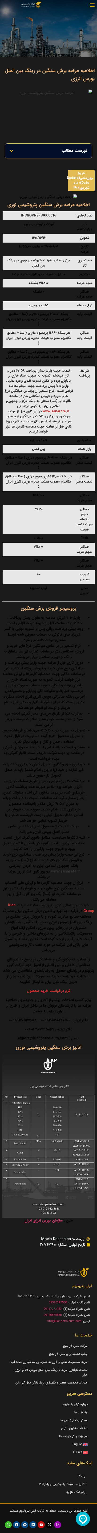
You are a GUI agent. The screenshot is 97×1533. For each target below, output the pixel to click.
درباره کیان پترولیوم (75, 1404)
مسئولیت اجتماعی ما (74, 1420)
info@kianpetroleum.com (64, 1321)
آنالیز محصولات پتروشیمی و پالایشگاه (61, 1484)
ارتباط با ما (81, 1412)
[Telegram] (24, 1524)
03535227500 (58, 1302)
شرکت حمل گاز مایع (75, 1346)
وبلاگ (81, 1476)
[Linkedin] (32, 1524)
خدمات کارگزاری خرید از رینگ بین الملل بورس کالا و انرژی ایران (51, 1372)
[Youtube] (41, 1524)
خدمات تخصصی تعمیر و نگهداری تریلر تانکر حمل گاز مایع (51, 1382)
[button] (92, 5)
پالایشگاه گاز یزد (75, 1492)
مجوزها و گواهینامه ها (73, 1436)
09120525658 (53, 1315)
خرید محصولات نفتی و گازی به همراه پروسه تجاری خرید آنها (49, 1362)
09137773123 (53, 1308)
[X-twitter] (49, 1524)
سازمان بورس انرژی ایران (43, 1220)
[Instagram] (57, 1524)
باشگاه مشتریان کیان (74, 1428)
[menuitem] (48, 1444)
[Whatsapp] (8, 1524)
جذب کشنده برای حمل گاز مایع (68, 1354)
